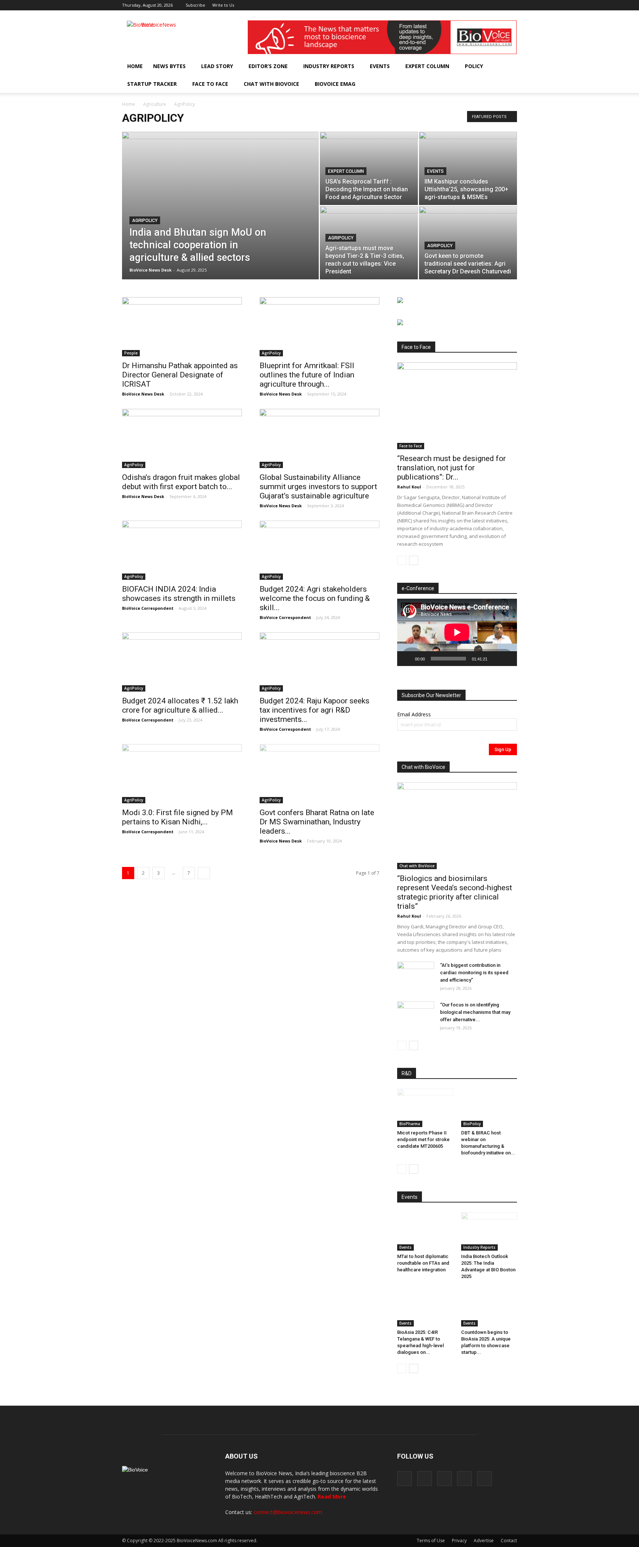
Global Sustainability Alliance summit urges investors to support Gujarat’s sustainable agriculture (318, 486)
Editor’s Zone (268, 66)
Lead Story (217, 66)
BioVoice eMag (335, 83)
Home (135, 66)
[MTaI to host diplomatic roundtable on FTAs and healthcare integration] (425, 1231)
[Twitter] (499, 5)
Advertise (484, 1540)
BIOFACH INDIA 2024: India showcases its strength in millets (179, 594)
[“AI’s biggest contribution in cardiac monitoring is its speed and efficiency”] (415, 975)
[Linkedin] (487, 5)
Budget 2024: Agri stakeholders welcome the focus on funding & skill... (315, 598)
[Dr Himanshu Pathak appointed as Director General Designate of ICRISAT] (182, 326)
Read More (332, 1496)
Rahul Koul (409, 487)
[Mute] (495, 658)
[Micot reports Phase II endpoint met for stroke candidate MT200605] (425, 1108)
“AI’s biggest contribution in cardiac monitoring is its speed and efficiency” (474, 972)
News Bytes (169, 66)
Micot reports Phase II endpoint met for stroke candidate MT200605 (423, 1139)
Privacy (459, 1540)
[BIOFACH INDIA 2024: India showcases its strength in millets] (182, 550)
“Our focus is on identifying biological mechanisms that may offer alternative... (475, 1012)
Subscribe (195, 5)
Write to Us (223, 5)
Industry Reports (328, 66)
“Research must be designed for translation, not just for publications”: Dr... (451, 467)
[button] (490, 84)
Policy (474, 66)
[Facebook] (462, 5)
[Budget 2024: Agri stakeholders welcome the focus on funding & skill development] (319, 550)
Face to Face (210, 83)
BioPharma (409, 1123)
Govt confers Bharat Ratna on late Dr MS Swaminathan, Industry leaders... (317, 821)
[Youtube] (511, 5)
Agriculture (154, 104)
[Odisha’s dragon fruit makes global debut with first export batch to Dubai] (182, 438)
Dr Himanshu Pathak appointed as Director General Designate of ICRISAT (180, 375)
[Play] (406, 658)
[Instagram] (474, 5)
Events (380, 66)
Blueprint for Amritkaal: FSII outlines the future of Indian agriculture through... (307, 375)
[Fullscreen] (507, 658)
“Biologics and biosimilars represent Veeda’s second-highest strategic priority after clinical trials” (454, 892)
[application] (457, 632)
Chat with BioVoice (271, 83)
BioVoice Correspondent (147, 608)
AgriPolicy (145, 220)
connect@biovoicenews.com (288, 1512)
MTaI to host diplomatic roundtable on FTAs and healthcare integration (423, 1263)
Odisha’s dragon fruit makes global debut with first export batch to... (181, 482)
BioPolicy (472, 1123)
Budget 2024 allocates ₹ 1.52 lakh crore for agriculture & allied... (180, 705)
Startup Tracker (152, 83)
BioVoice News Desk (150, 270)
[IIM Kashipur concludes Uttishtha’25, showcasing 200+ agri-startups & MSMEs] (468, 168)
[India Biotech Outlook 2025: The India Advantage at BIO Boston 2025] (489, 1231)
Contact (509, 1540)
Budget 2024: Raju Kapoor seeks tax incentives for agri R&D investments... (314, 710)
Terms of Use (431, 1540)
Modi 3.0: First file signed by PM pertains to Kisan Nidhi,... (177, 817)
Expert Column (427, 66)
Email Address (414, 714)
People (131, 353)
